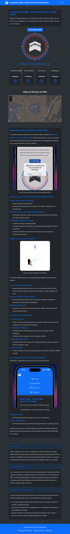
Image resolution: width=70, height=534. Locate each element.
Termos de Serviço (38, 530)
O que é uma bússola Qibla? (18, 466)
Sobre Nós (49, 530)
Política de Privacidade (25, 530)
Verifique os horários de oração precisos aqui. (35, 63)
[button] (35, 107)
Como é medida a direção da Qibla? (21, 490)
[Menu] (62, 2)
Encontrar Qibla (36, 30)
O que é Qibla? (14, 446)
